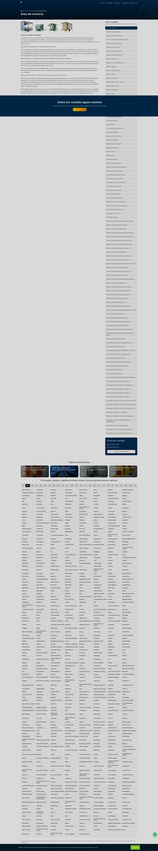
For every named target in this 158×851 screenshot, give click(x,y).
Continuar (135, 847)
